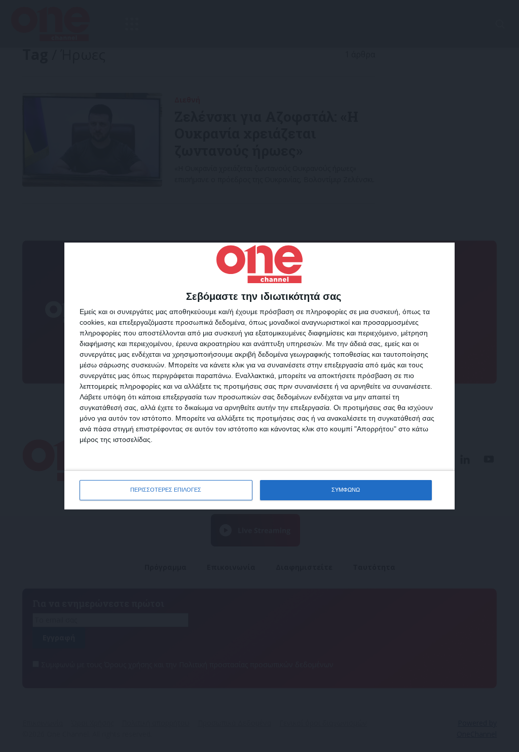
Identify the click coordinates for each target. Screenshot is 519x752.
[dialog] (259, 376)
